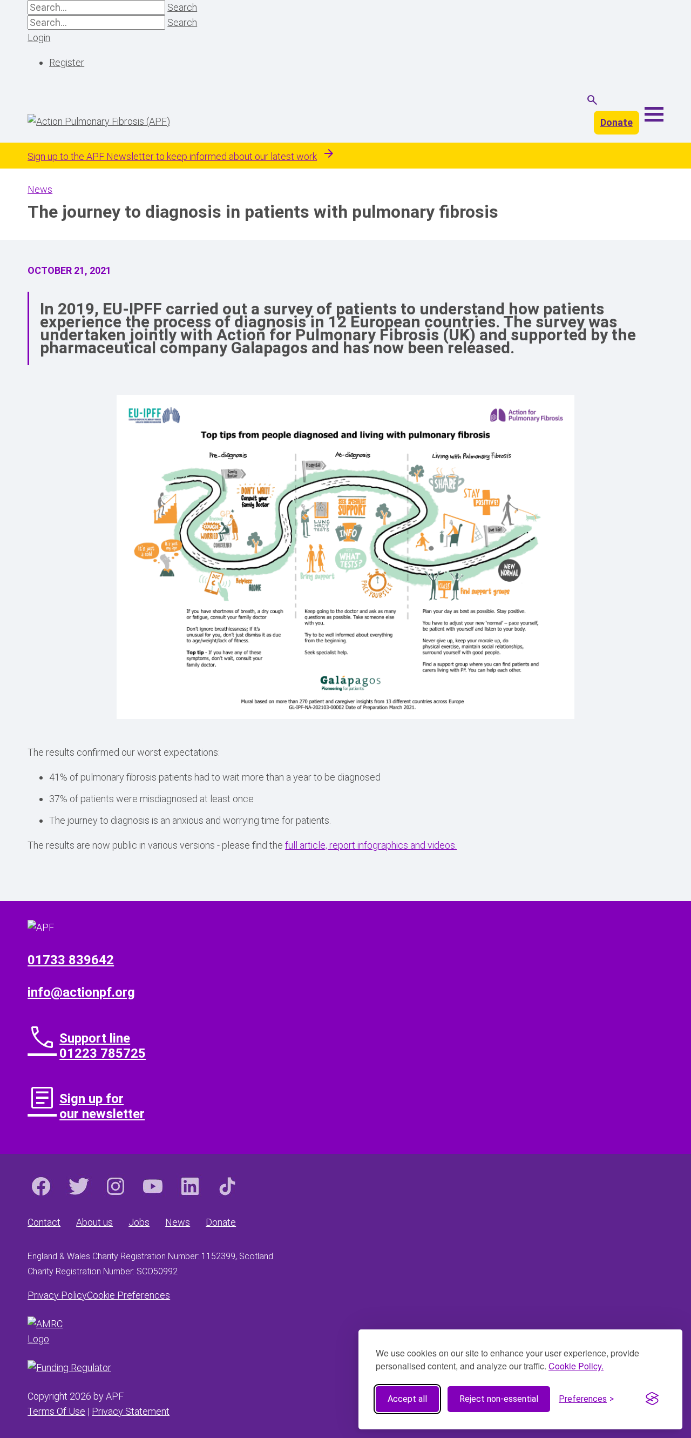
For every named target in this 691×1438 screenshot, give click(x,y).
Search (182, 7)
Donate (616, 122)
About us (94, 1222)
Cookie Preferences (128, 1295)
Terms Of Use (56, 1411)
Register (66, 62)
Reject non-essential (498, 1399)
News (40, 189)
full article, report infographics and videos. (371, 845)
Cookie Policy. (576, 1366)
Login (39, 37)
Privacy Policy (57, 1295)
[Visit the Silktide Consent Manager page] (652, 1399)
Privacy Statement (131, 1411)
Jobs (139, 1222)
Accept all (407, 1399)
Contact (44, 1222)
